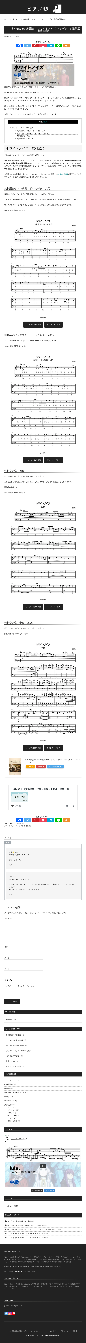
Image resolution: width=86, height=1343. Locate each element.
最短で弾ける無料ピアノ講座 (15, 1093)
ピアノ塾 (43, 9)
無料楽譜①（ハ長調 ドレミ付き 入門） (32, 131)
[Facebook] (19, 45)
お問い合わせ (64, 1331)
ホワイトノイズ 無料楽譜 (22, 128)
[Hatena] (50, 45)
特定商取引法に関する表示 (18, 1331)
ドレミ (18, 826)
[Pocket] (43, 45)
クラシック (11, 1110)
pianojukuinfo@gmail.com (13, 1306)
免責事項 (52, 1331)
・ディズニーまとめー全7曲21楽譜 (17, 1051)
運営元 (75, 1331)
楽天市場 (41, 766)
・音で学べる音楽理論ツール (15, 1066)
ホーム (6, 19)
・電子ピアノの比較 (11, 1061)
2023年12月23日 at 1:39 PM (19, 855)
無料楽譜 (28, 826)
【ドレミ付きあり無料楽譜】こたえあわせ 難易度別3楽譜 (26, 1238)
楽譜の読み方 (9, 1101)
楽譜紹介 (21, 823)
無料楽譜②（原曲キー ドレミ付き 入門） (33, 133)
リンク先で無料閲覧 (33, 324)
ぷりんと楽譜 (63, 174)
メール (6, 958)
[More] (66, 45)
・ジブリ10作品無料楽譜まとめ (16, 1046)
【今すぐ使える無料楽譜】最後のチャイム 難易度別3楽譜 (26, 1225)
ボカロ (9, 1118)
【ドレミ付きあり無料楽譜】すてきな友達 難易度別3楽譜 (26, 1233)
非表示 (44, 122)
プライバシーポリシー (38, 1331)
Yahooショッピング (55, 766)
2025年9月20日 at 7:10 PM (19, 879)
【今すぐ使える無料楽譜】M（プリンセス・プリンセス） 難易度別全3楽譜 (32, 1229)
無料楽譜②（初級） (24, 136)
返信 (10, 865)
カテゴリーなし (10, 1080)
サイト (6, 969)
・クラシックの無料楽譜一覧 (15, 1040)
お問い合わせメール (16, 1271)
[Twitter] (27, 45)
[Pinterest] (35, 45)
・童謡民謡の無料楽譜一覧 (14, 1035)
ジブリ (9, 1113)
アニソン (15, 823)
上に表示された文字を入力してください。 (20, 986)
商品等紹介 (8, 1088)
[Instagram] (10, 1313)
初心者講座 (8, 1084)
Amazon (30, 766)
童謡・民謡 (11, 1121)
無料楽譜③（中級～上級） (26, 139)
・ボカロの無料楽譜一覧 (13, 1056)
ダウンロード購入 (53, 324)
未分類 (6, 1097)
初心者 (23, 826)
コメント (8, 918)
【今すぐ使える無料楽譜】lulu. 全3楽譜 (19, 1221)
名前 (6, 947)
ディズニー (11, 1116)
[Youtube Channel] (13, 1313)
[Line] (58, 45)
